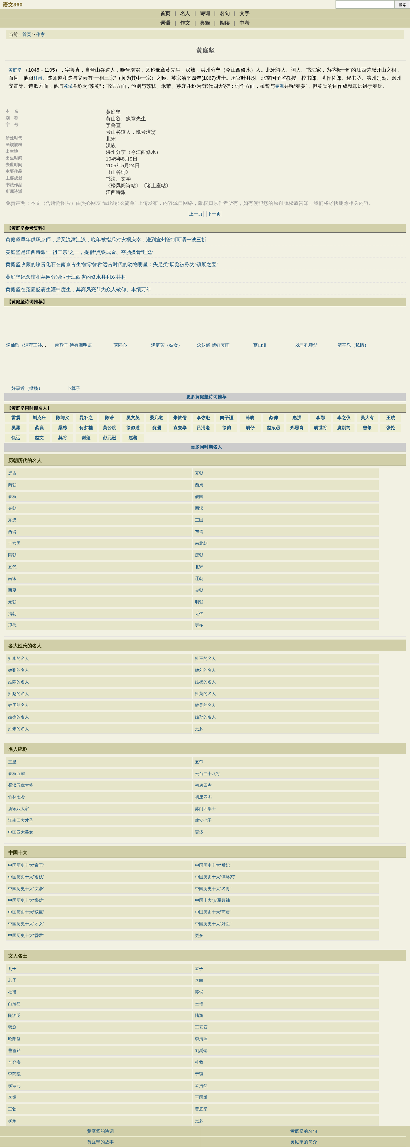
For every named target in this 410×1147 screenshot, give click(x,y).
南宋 (12, 578)
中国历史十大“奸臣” (213, 923)
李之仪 (344, 417)
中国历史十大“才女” (26, 923)
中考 (245, 23)
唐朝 (199, 555)
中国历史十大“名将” (213, 888)
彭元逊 (109, 437)
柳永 (12, 1120)
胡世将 (320, 427)
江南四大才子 (20, 820)
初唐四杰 (203, 785)
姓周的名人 (18, 705)
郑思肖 (297, 427)
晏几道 (156, 417)
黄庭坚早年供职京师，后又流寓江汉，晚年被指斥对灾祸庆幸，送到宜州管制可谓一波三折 (106, 239)
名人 (185, 13)
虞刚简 (344, 427)
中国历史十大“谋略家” (215, 876)
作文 (185, 23)
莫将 (62, 437)
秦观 (279, 86)
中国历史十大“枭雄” (26, 900)
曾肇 (367, 427)
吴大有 (367, 417)
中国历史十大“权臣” (26, 912)
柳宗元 (14, 1085)
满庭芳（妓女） (166, 345)
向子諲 (226, 417)
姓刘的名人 (205, 670)
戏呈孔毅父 (306, 345)
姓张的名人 (18, 670)
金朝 (199, 590)
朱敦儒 (180, 417)
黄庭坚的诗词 (100, 1131)
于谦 (199, 1073)
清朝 (12, 613)
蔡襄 (39, 427)
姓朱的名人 (18, 728)
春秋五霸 (16, 773)
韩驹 (250, 417)
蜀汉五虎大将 (20, 785)
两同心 (120, 345)
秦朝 (12, 508)
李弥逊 (203, 417)
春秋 (12, 496)
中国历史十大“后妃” (213, 865)
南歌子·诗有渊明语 (73, 345)
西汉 (199, 508)
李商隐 (14, 1073)
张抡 (390, 427)
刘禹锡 (201, 1050)
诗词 (205, 13)
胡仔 (250, 427)
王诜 (390, 417)
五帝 (199, 761)
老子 (12, 980)
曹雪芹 (14, 1050)
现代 (12, 625)
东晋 (199, 531)
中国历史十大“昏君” (26, 935)
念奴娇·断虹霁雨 (213, 345)
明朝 (199, 601)
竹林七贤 (16, 796)
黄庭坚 (15, 70)
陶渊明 (14, 1015)
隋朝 (12, 555)
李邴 (320, 417)
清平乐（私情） (353, 345)
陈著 (109, 417)
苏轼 (68, 86)
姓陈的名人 (18, 681)
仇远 (15, 437)
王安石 (201, 1027)
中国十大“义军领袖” (213, 900)
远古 (12, 473)
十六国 (14, 543)
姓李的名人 (18, 658)
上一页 (195, 214)
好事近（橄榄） (27, 388)
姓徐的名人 (18, 717)
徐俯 (226, 427)
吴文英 (133, 417)
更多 (199, 625)
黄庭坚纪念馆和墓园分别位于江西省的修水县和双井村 (66, 277)
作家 (40, 34)
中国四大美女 (20, 832)
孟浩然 (201, 1085)
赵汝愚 (273, 427)
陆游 (199, 1015)
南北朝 (201, 543)
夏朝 (199, 473)
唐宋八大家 (18, 808)
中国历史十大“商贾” (213, 912)
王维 (199, 1003)
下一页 (214, 214)
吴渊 (15, 427)
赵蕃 (133, 437)
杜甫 (37, 78)
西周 (199, 484)
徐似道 (133, 427)
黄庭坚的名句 (303, 1131)
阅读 (225, 23)
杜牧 (199, 1062)
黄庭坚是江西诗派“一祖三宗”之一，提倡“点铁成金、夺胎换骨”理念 (79, 252)
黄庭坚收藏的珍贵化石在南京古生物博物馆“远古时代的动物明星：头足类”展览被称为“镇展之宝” (112, 264)
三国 (199, 519)
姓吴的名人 (205, 705)
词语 (165, 23)
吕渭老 (203, 427)
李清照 (201, 1038)
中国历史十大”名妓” (26, 876)
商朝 (12, 484)
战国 (199, 496)
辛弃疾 (14, 1062)
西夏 (12, 590)
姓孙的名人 (205, 717)
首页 (165, 13)
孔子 (12, 968)
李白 (199, 980)
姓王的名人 (205, 658)
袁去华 (180, 427)
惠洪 (297, 417)
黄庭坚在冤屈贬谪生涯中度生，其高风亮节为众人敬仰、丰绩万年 (78, 289)
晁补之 (86, 417)
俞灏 (156, 427)
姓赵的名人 (18, 693)
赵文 (39, 437)
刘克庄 (39, 417)
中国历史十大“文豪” (26, 888)
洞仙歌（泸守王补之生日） (33, 345)
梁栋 (62, 427)
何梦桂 (86, 427)
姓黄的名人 (205, 693)
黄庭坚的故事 (100, 1141)
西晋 (12, 531)
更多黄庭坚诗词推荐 (206, 396)
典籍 (205, 23)
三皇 (12, 761)
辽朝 (199, 578)
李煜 (12, 1097)
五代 (12, 566)
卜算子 (73, 388)
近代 (199, 613)
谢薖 (86, 437)
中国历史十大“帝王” (26, 865)
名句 (225, 13)
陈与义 (62, 417)
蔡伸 (273, 417)
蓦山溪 (260, 345)
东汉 (12, 519)
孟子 (199, 968)
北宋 (199, 566)
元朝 (12, 601)
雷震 (15, 417)
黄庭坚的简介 (303, 1141)
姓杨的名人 (205, 681)
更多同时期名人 (206, 446)
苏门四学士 (205, 808)
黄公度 (109, 427)
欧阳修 (14, 1038)
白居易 (14, 1003)
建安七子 (203, 820)
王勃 (12, 1109)
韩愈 (12, 1027)
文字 (245, 13)
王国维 (201, 1097)
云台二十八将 (207, 773)
